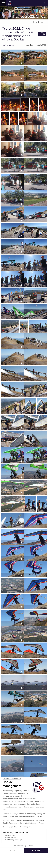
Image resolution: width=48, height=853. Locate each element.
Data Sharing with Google (14, 840)
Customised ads (10, 835)
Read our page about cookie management (17, 827)
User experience (10, 837)
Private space (39, 22)
